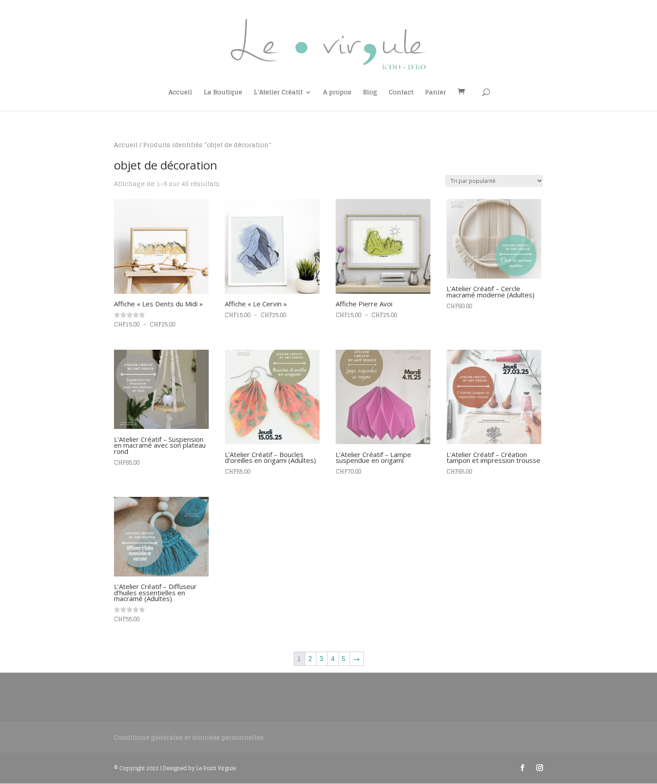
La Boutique (223, 93)
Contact (401, 93)
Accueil (180, 93)
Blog (370, 93)
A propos (337, 93)
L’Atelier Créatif (278, 93)
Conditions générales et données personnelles (189, 737)
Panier (435, 93)
